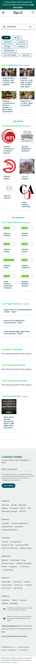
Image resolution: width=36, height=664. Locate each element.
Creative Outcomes (23, 563)
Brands (9, 42)
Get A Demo (8, 485)
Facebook (6, 600)
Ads (18, 37)
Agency (5, 508)
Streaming (14, 508)
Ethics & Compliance (9, 650)
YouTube (22, 600)
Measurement (7, 526)
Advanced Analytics (9, 530)
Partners (28, 585)
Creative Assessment (19, 523)
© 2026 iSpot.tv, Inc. (9, 647)
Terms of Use (13, 478)
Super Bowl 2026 (21, 545)
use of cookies (5, 662)
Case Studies (10, 55)
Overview (5, 505)
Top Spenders (15, 542)
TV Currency (24, 566)
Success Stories (8, 563)
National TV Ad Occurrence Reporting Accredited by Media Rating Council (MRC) (19, 618)
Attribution (19, 526)
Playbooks (10, 50)
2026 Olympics (26, 548)
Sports (22, 508)
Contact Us (18, 585)
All (7, 37)
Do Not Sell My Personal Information (14, 636)
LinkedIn (5, 603)
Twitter (14, 600)
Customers (17, 582)
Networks (22, 505)
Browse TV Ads (7, 545)
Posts (27, 55)
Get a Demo (6, 588)
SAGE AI (22, 511)
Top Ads (5, 542)
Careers (27, 582)
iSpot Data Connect (9, 511)
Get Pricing (17, 588)
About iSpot (6, 582)
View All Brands (18, 217)
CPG (29, 508)
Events (4, 566)
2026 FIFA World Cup (10, 548)
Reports (22, 46)
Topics (22, 42)
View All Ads (18, 121)
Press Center (7, 585)
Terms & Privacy (23, 647)
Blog (24, 560)
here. (3, 632)
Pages (8, 46)
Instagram (14, 603)
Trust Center (23, 650)
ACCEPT (14, 662)
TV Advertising (7, 570)
